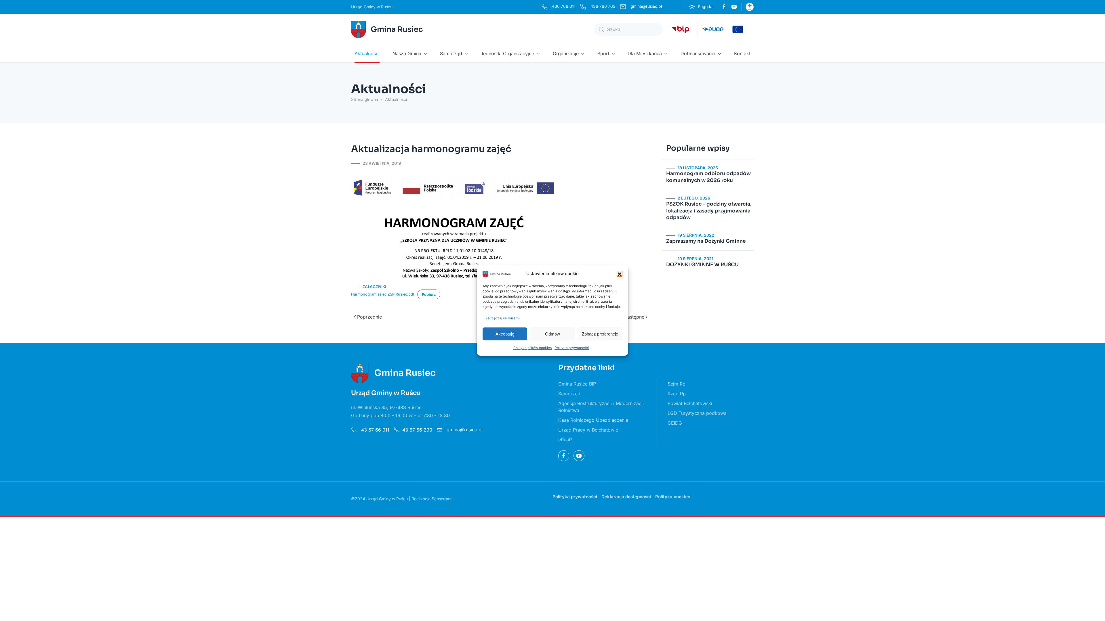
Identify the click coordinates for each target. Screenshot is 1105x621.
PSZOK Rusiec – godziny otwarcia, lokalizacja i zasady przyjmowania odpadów (709, 211)
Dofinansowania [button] (698, 53)
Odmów (552, 333)
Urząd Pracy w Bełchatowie (588, 430)
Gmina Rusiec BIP (577, 384)
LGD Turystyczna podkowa (697, 413)
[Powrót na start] (387, 29)
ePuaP (565, 439)
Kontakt (742, 53)
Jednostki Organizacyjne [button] (507, 53)
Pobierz (429, 294)
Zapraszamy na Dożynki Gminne (706, 241)
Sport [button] (603, 53)
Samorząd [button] (451, 53)
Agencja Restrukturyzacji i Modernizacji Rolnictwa (601, 406)
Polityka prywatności (572, 348)
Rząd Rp (677, 393)
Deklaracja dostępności (626, 496)
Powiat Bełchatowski (690, 403)
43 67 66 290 (417, 430)
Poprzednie (369, 317)
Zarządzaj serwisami (502, 318)
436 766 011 (564, 6)
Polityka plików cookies (532, 348)
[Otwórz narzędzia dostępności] (750, 7)
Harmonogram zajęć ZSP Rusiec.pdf (382, 294)
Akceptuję (505, 333)
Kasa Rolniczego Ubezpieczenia (593, 420)
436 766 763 (603, 6)
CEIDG (675, 423)
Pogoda (705, 6)
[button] (619, 274)
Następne (634, 317)
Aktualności (367, 53)
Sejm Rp (676, 384)
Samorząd (569, 393)
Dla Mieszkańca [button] (645, 53)
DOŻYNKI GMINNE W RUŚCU (702, 265)
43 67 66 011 (374, 430)
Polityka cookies (672, 496)
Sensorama (442, 498)
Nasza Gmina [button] (407, 53)
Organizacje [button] (566, 53)
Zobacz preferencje (600, 333)
